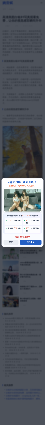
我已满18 (30, 242)
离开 (11, 242)
